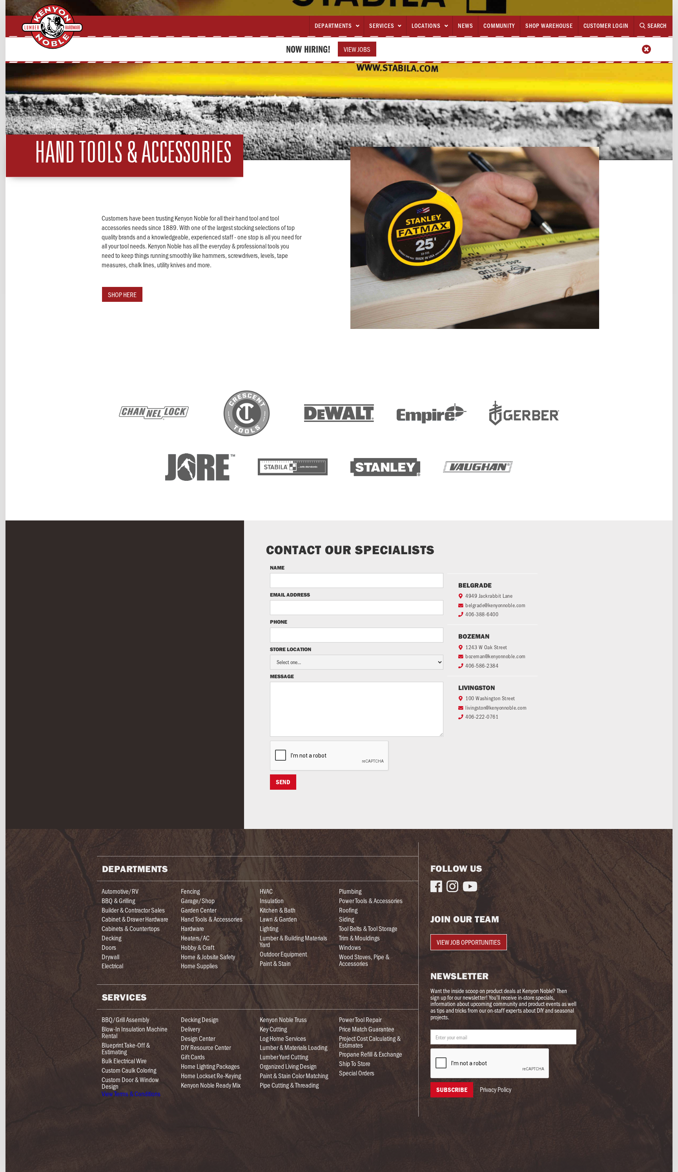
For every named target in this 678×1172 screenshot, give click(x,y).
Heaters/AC (195, 938)
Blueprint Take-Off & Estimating (126, 1048)
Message (282, 677)
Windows (350, 947)
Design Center (198, 1038)
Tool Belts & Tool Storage (368, 928)
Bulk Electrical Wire (124, 1060)
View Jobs (357, 49)
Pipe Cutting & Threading (289, 1085)
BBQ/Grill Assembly (125, 1019)
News (465, 25)
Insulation (272, 900)
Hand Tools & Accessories (211, 919)
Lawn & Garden (278, 919)
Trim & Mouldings (359, 938)
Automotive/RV (120, 891)
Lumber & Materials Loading (293, 1047)
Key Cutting (273, 1029)
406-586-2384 (481, 665)
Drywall (110, 956)
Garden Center (198, 910)
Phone (279, 622)
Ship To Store (354, 1063)
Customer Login (606, 25)
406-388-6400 (481, 614)
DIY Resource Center (206, 1047)
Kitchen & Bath (277, 910)
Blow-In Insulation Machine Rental (135, 1032)
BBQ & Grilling (118, 900)
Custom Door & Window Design (130, 1083)
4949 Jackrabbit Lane (488, 595)
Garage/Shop (198, 900)
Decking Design (200, 1019)
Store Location (290, 649)
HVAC (266, 891)
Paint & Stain (275, 963)
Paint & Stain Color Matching (294, 1075)
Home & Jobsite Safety (208, 956)
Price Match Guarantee (366, 1029)
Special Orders (356, 1073)
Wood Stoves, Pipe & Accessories (364, 960)
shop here (122, 294)
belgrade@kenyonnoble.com (495, 605)
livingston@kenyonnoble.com (496, 707)
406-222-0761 (481, 716)
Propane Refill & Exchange (370, 1054)
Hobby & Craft (197, 947)
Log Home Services (283, 1038)
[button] (336, 26)
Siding (346, 919)
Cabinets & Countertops (131, 928)
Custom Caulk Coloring (129, 1070)
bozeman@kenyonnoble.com (495, 656)
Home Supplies (199, 965)
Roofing (348, 910)
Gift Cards (193, 1056)
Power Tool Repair (360, 1019)
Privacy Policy (495, 1089)
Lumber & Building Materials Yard (293, 941)
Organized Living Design (288, 1066)
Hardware (192, 928)
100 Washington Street (490, 698)
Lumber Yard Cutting (284, 1056)
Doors (109, 947)
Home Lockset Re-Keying (211, 1075)
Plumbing (350, 891)
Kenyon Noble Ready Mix (211, 1085)
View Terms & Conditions (131, 1093)
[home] (52, 26)
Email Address (290, 595)
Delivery (190, 1029)
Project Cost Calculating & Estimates (370, 1041)
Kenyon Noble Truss (283, 1019)
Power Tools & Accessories (371, 900)
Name (277, 568)
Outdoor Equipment (283, 954)
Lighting (269, 928)
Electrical (112, 965)
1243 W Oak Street (486, 647)
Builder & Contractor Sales (133, 910)
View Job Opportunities (469, 942)
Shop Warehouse (549, 25)
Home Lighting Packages (210, 1066)
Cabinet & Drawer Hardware (135, 919)
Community (499, 25)
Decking (111, 938)
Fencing (190, 891)
